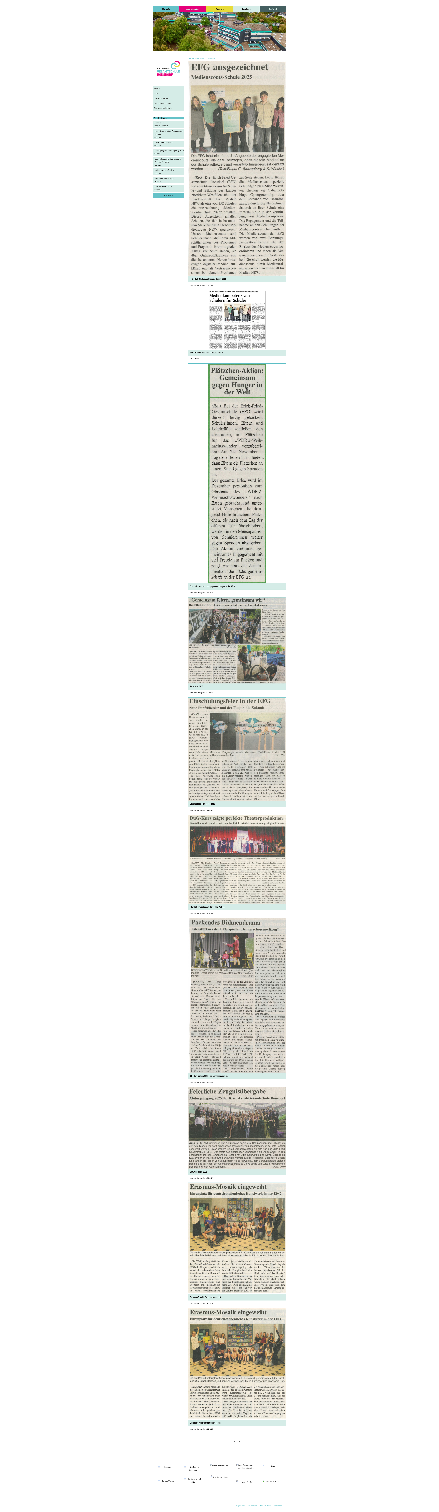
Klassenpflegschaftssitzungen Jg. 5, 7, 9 (169, 152)
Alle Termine (168, 195)
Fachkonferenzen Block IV (164, 171)
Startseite (166, 9)
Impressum (240, 1506)
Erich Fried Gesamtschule (196, 58)
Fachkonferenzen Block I (163, 188)
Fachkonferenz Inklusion (163, 144)
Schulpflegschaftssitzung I (164, 180)
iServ (156, 93)
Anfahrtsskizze (265, 1506)
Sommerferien (161, 124)
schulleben (211, 58)
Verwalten (278, 1506)
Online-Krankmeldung (162, 103)
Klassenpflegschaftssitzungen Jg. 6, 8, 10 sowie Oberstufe (168, 162)
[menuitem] (166, 9)
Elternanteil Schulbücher (163, 108)
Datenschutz (252, 1506)
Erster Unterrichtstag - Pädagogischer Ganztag (168, 134)
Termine (157, 88)
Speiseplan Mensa (161, 98)
